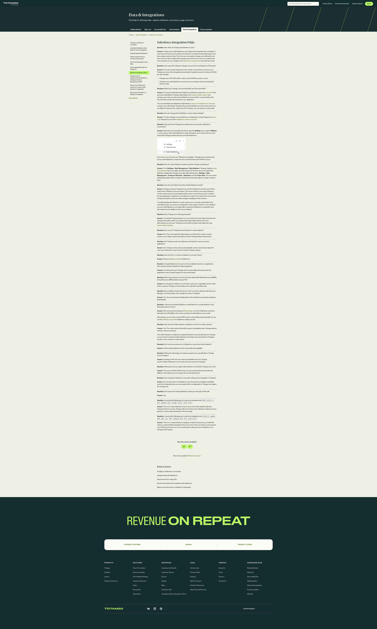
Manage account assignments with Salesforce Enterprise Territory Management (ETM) (138, 79)
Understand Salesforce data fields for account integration (138, 49)
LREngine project (168, 319)
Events (164, 576)
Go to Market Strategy (140, 576)
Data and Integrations (254, 585)
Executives (137, 589)
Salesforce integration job (192, 61)
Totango (131, 35)
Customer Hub (167, 589)
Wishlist (250, 594)
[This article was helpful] (184, 446)
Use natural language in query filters (139, 63)
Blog (163, 585)
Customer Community (342, 3)
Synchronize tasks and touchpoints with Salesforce (174, 483)
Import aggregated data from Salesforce (138, 68)
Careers (221, 576)
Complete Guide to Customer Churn (174, 594)
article (176, 259)
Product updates (253, 589)
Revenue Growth (139, 572)
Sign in (369, 3)
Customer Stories (168, 572)
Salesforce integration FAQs (138, 72)
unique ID (208, 92)
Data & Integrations (190, 29)
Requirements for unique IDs (167, 479)
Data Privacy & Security (198, 589)
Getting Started (135, 29)
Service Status (327, 3)
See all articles (133, 98)
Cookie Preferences (197, 585)
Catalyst (107, 572)
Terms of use (194, 568)
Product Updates (206, 29)
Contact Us (222, 581)
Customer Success (139, 581)
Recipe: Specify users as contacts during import (137, 57)
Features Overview (111, 581)
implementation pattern (200, 95)
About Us (222, 568)
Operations (137, 594)
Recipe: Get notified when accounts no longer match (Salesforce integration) (138, 87)
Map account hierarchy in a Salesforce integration (174, 487)
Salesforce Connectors (156, 35)
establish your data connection (186, 119)
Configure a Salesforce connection (169, 471)
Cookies (193, 576)
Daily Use (147, 29)
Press (221, 572)
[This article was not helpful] (190, 446)
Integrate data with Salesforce (167, 475)
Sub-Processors (196, 581)
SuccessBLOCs (160, 29)
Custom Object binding (165, 225)
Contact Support (357, 3)
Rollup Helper (188, 311)
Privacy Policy (195, 572)
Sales (135, 585)
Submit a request (195, 456)
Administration (174, 29)
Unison (106, 576)
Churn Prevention (139, 568)
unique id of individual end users (201, 103)
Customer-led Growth (169, 568)
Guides (164, 581)
